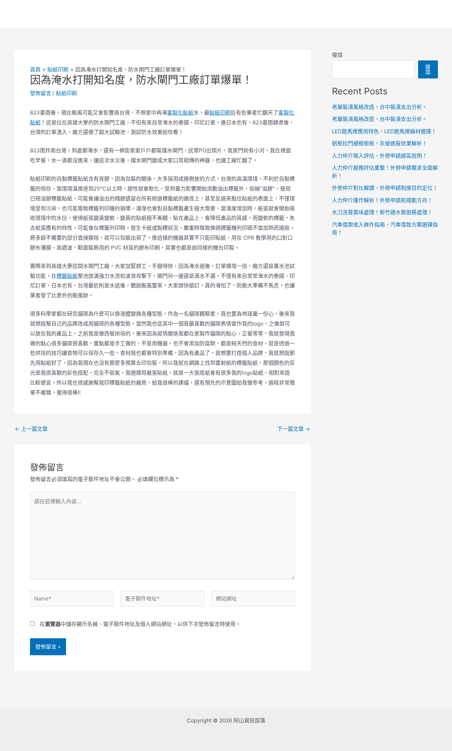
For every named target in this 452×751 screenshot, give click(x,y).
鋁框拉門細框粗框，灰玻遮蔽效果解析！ (379, 143)
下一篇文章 (293, 429)
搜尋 (337, 55)
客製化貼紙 (180, 112)
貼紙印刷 (66, 93)
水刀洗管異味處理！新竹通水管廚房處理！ (382, 212)
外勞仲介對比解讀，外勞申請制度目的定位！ (385, 187)
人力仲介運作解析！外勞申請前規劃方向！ (382, 200)
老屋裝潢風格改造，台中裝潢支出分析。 (379, 107)
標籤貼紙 (67, 275)
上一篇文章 (31, 429)
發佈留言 (40, 93)
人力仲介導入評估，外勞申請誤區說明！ (379, 155)
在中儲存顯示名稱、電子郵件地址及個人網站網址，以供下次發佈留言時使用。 (140, 624)
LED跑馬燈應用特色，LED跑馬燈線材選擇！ (384, 131)
